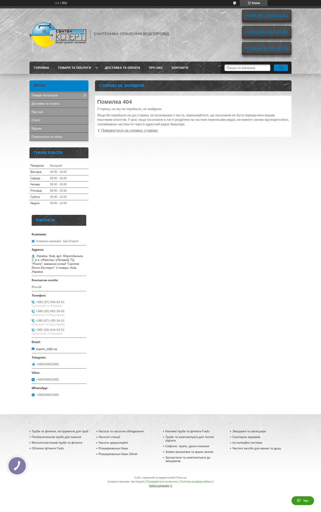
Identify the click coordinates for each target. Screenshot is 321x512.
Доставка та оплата (122, 67)
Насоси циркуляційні (113, 442)
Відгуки (37, 128)
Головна (41, 67)
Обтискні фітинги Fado (48, 448)
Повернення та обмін (47, 136)
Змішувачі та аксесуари (249, 431)
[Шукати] (281, 67)
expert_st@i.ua (46, 349)
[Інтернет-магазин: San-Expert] (57, 34)
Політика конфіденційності (197, 481)
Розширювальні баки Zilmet (117, 454)
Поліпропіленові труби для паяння (56, 437)
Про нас (156, 67)
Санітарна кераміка (246, 437)
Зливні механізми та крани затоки (189, 451)
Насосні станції (109, 437)
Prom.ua (181, 477)
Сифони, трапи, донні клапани (187, 446)
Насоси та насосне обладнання (121, 431)
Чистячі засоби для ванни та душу (256, 448)
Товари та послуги (74, 67)
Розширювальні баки (113, 448)
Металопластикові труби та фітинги (57, 442)
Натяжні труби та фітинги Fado (187, 431)
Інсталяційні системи (247, 442)
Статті (36, 120)
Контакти (180, 67)
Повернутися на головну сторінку (129, 130)
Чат (306, 500)
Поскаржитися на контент (162, 481)
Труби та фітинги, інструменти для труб (60, 431)
